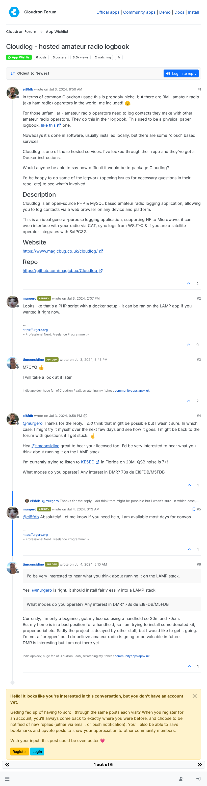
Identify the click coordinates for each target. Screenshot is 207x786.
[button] (7, 779)
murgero (29, 298)
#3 (199, 359)
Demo (165, 12)
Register (20, 751)
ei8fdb (28, 89)
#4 (199, 416)
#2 (199, 298)
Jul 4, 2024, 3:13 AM (83, 509)
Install (193, 12)
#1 (199, 89)
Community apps (139, 12)
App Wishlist (21, 57)
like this (48, 125)
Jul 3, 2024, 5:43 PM (91, 359)
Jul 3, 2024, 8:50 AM (65, 89)
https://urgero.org (35, 330)
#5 (199, 509)
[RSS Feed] (119, 57)
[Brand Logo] (14, 12)
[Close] (195, 696)
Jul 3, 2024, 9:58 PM (65, 416)
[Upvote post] (188, 283)
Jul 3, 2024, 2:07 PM (83, 298)
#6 (199, 564)
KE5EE (87, 461)
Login (37, 751)
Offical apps (107, 12)
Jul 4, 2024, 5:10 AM (91, 564)
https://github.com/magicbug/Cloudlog (60, 270)
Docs (179, 12)
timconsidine (33, 359)
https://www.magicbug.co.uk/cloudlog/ (60, 251)
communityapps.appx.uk (132, 390)
